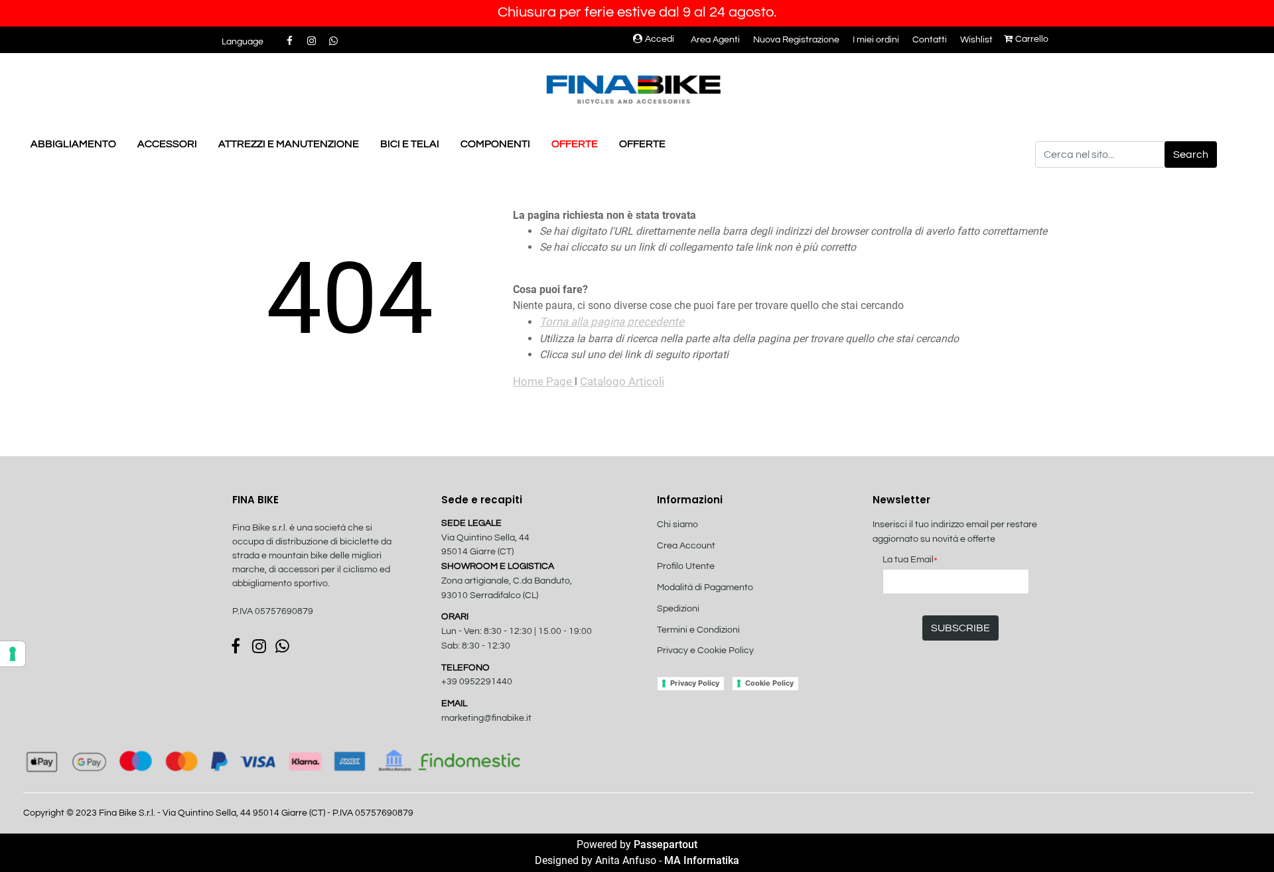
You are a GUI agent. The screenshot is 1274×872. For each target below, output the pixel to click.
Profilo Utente (686, 566)
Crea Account (686, 545)
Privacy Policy (694, 683)
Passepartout (665, 844)
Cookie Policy (769, 683)
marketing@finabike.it (486, 718)
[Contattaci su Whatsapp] (333, 41)
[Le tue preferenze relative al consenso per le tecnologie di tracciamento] (12, 653)
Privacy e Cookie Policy (705, 650)
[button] (1191, 154)
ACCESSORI (167, 144)
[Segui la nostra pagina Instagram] (312, 41)
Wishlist (976, 39)
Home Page (544, 381)
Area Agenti (715, 39)
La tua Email (910, 560)
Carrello (1031, 39)
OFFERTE (574, 144)
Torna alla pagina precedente (611, 321)
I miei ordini (876, 39)
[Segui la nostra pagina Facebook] (290, 41)
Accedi (659, 39)
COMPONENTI (495, 144)
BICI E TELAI (409, 144)
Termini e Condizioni (698, 630)
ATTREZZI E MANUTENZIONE (288, 144)
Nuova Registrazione (796, 39)
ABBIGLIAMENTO (73, 144)
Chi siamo (677, 524)
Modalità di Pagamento (705, 587)
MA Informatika (701, 860)
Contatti (929, 39)
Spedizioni (678, 608)
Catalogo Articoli (622, 381)
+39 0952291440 (476, 681)
